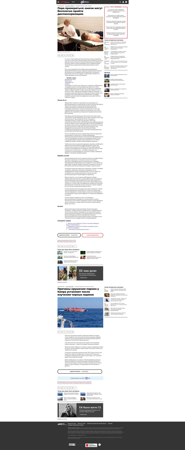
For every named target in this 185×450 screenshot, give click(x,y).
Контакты (110, 423)
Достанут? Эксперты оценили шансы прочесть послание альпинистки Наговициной (119, 67)
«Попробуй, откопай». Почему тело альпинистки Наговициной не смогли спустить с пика (119, 299)
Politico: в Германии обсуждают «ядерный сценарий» (117, 94)
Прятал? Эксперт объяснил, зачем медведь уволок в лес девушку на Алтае (118, 290)
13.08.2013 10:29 (61, 5)
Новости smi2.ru (62, 282)
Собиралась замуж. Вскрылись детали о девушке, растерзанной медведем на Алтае (118, 57)
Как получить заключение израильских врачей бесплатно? (71, 257)
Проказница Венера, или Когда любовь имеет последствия (71, 261)
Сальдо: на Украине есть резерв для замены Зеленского (118, 89)
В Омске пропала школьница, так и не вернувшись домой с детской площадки (116, 34)
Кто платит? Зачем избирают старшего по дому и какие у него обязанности (116, 11)
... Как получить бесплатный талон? (78, 229)
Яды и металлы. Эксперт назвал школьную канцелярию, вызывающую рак (118, 309)
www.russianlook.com (65, 52)
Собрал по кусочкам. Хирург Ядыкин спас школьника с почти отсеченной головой (119, 62)
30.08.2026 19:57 (61, 286)
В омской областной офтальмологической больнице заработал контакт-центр (94, 257)
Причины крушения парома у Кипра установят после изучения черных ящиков (116, 22)
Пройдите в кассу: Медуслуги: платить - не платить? (70, 252)
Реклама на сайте (72, 423)
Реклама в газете (81, 423)
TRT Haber (81, 355)
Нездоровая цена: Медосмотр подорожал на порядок (70, 82)
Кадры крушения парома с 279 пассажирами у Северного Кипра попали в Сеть (94, 394)
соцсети (59, 328)
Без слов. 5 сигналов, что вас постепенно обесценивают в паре (94, 398)
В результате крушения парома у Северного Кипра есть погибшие (71, 393)
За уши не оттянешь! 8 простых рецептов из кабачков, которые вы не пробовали (119, 295)
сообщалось (72, 360)
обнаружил (96, 361)
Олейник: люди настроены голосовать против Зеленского (117, 80)
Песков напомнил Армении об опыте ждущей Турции (118, 75)
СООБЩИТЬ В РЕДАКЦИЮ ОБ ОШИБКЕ (76, 425)
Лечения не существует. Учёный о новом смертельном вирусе (118, 313)
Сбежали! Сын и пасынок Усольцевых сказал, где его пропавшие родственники (119, 48)
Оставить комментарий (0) (92, 235)
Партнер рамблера (80, 444)
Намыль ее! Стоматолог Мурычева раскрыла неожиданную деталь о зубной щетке (118, 43)
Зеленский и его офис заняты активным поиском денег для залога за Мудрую (116, 17)
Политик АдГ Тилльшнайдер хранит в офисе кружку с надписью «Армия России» (116, 28)
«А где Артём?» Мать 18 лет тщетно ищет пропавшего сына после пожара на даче (118, 52)
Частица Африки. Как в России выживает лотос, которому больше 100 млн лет (118, 304)
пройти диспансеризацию (81, 59)
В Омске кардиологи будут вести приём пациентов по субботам (94, 252)
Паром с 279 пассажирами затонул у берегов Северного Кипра (70, 399)
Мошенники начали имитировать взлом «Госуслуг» (117, 85)
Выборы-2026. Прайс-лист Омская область (96, 423)
